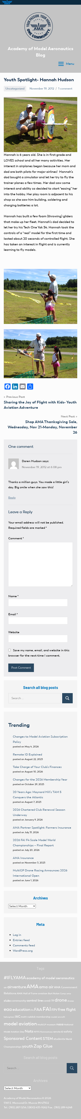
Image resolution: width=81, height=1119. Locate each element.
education (21, 1009)
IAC (17, 1017)
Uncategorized (14, 88)
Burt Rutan (54, 993)
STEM (48, 1038)
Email (13, 614)
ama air (46, 986)
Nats (29, 1031)
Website (13, 632)
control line (35, 1001)
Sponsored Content (23, 1038)
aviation (42, 993)
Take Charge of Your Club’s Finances (37, 767)
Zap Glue (43, 1046)
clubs (7, 1000)
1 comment (65, 88)
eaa (8, 1009)
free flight (67, 1009)
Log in (17, 935)
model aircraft (58, 1017)
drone (61, 1000)
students (59, 1039)
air (5, 987)
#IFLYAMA (15, 977)
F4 (32, 1010)
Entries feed (21, 940)
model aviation (20, 1024)
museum (51, 1024)
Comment (16, 538)
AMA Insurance (23, 858)
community (18, 1000)
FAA (38, 1009)
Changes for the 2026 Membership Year (40, 779)
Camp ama (65, 993)
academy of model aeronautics (50, 978)
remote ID (58, 1031)
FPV (54, 1010)
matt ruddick (28, 1016)
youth (27, 1046)
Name (13, 596)
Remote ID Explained (27, 754)
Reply (12, 497)
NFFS (37, 1031)
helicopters (9, 1017)
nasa (59, 1024)
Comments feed (24, 945)
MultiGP (41, 1024)
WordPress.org (23, 950)
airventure (16, 987)
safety (68, 1031)
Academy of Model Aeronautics (22, 1098)
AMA (32, 986)
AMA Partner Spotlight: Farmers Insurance (42, 827)
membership (43, 1016)
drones (70, 1001)
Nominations (46, 1032)
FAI (47, 1009)
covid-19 (48, 1000)
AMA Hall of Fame (27, 993)
